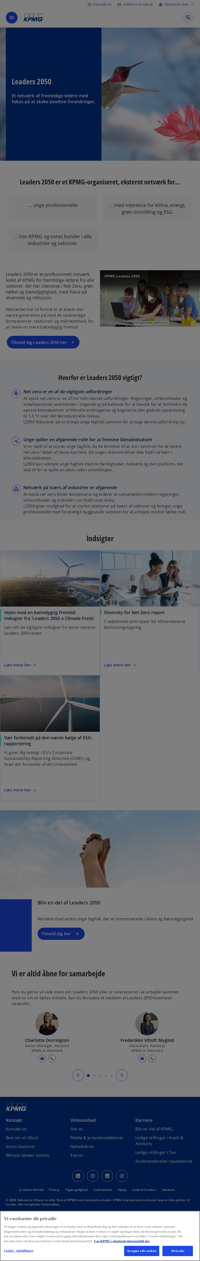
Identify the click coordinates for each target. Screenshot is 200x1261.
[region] (100, 1236)
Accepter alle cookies (142, 1251)
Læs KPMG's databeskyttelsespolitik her (122, 1241)
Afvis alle (177, 1251)
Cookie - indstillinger (19, 1250)
